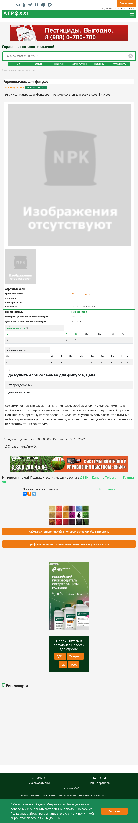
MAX (74, 664)
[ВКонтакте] (25, 494)
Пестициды (99, 64)
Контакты (99, 777)
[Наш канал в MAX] (51, 5)
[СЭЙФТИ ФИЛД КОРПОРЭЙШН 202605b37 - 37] (69, 33)
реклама (54, 564)
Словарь (38, 64)
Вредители (59, 64)
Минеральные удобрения (83, 294)
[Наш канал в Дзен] (37, 5)
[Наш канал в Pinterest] (44, 5)
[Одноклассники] (29, 494)
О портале (39, 777)
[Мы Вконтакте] (19, 5)
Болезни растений (79, 64)
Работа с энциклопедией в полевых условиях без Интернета (69, 531)
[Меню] (132, 13)
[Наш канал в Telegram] (30, 5)
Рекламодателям (39, 783)
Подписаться (126, 3)
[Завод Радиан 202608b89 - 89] (69, 464)
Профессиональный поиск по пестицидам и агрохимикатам (69, 544)
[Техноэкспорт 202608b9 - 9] (69, 596)
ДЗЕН (60, 656)
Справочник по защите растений (28, 46)
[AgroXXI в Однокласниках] (25, 5)
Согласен (114, 811)
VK (63, 664)
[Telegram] (34, 494)
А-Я (18, 64)
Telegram (75, 656)
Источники (107, 489)
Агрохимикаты (119, 64)
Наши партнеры (99, 783)
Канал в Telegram (105, 477)
